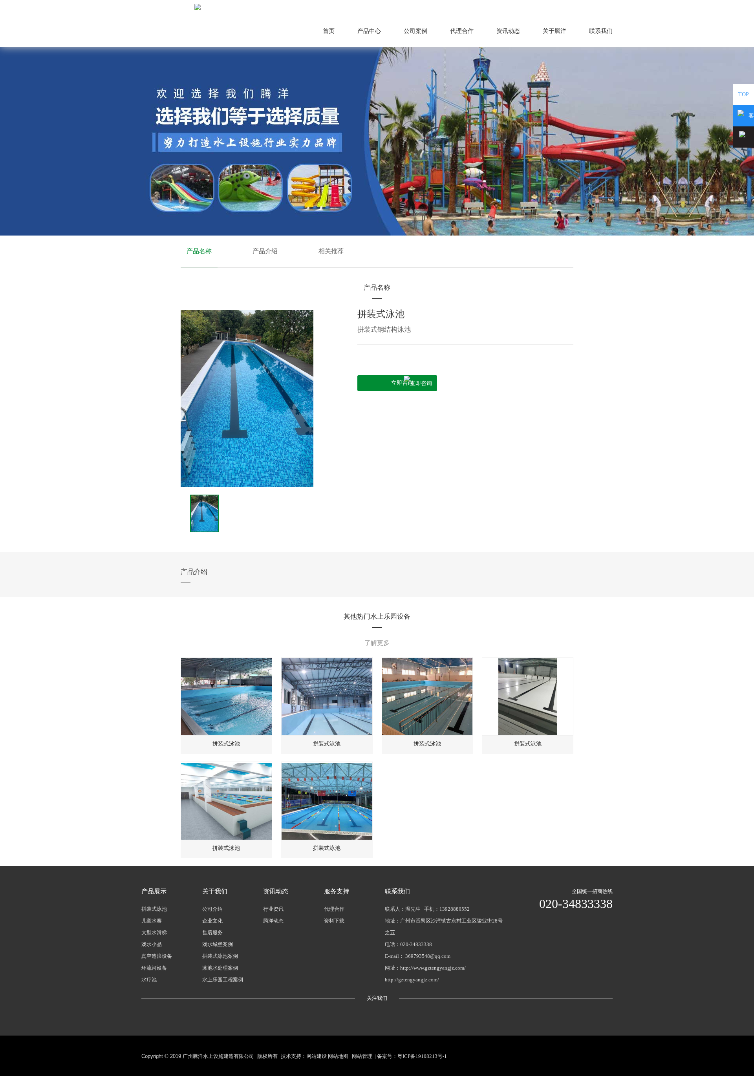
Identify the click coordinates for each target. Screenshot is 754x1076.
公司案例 (415, 31)
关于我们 (214, 891)
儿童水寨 (151, 921)
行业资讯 (273, 909)
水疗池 (149, 980)
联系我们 (601, 31)
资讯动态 (508, 31)
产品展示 (154, 891)
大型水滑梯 (154, 932)
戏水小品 (151, 944)
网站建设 (316, 1056)
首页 (329, 31)
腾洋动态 (273, 921)
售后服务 (212, 932)
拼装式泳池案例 (220, 956)
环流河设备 (154, 968)
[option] (247, 398)
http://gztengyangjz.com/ (412, 980)
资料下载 (334, 921)
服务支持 (336, 891)
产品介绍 (265, 251)
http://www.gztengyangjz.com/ (433, 968)
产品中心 (369, 31)
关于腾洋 (554, 31)
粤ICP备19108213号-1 (422, 1056)
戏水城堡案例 (217, 944)
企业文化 (212, 921)
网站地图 (602, 7)
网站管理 (362, 1056)
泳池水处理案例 (220, 968)
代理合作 (462, 31)
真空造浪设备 (156, 956)
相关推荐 (331, 251)
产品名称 (199, 251)
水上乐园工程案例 (222, 980)
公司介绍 (212, 909)
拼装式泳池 (154, 909)
